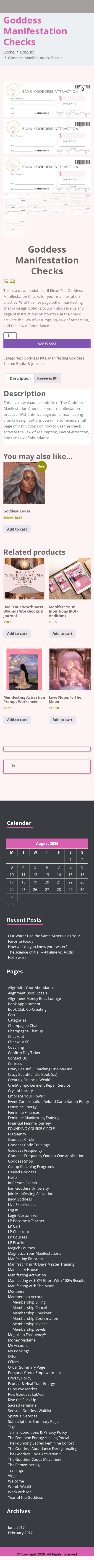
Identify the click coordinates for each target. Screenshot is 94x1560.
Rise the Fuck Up (22, 1399)
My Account (18, 1345)
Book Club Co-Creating (27, 1009)
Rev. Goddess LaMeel (26, 1394)
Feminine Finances (24, 1112)
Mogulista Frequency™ (27, 1334)
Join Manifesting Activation (30, 1193)
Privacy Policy (19, 1378)
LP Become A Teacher (26, 1220)
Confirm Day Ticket (24, 1052)
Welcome (16, 1481)
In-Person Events (22, 1182)
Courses (15, 1063)
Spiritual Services (22, 1416)
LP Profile (16, 1242)
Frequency (17, 1134)
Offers (13, 1361)
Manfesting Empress (25, 1258)
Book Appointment (24, 1003)
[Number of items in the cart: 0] (13, 764)
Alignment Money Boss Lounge (34, 998)
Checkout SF (18, 1041)
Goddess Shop (20, 1161)
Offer (12, 1356)
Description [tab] (20, 378)
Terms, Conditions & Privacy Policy (37, 1432)
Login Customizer (23, 1215)
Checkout (16, 1036)
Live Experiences (22, 1204)
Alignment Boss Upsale (27, 993)
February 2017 (20, 1532)
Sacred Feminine (22, 1405)
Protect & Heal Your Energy (31, 1383)
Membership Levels (29, 1329)
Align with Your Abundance (31, 987)
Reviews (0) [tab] (47, 378)
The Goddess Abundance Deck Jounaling (42, 1448)
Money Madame (22, 1340)
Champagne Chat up (25, 1031)
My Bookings (19, 1351)
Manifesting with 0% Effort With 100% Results (46, 1280)
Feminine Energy (22, 1106)
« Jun (10, 903)
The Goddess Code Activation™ (34, 1454)
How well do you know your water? (37, 946)
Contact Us (17, 1058)
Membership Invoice (30, 1323)
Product (27, 51)
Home (9, 51)
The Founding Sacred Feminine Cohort (41, 1443)
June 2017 (16, 1527)
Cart (11, 1014)
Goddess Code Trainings (29, 1144)
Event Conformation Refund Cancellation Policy (48, 1101)
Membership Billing (29, 1302)
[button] (83, 89)
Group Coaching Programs (31, 1166)
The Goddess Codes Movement (35, 1459)
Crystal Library (20, 1090)
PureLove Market (22, 1388)
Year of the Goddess (25, 1497)
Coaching (16, 1047)
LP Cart (14, 1226)
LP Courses (17, 1237)
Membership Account (26, 1296)
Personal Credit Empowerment (34, 1372)
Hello (12, 1177)
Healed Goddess (22, 1172)
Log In (13, 1210)
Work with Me (19, 1492)
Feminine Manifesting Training (34, 1117)
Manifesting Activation (27, 1275)
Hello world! (18, 957)
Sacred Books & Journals (24, 363)
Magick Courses (21, 1247)
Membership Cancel (30, 1307)
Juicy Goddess (20, 1199)
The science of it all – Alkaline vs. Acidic (41, 952)
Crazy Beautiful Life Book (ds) (32, 1074)
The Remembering (24, 1464)
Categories (17, 1020)
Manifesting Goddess (66, 358)
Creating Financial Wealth (30, 1079)
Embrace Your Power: (26, 1096)
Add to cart (47, 343)
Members (16, 1291)
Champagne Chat (23, 1025)
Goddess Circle (21, 1139)
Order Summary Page (26, 1367)
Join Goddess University (28, 1188)
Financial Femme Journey (29, 1123)
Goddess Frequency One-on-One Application (46, 1155)
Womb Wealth (20, 1486)
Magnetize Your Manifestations (34, 1253)
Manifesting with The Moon (31, 1285)
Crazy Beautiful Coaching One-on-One (40, 1069)
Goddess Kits (35, 358)
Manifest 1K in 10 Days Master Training (41, 1264)
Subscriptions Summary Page (33, 1421)
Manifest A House (23, 1269)
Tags (12, 1426)
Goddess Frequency (25, 1150)
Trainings (16, 1470)
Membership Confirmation (35, 1318)
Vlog (12, 1475)
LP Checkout (18, 1231)
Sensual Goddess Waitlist (29, 1410)
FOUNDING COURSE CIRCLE (31, 1128)
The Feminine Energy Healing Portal (38, 1437)
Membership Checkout (32, 1313)
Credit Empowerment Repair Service (39, 1085)
